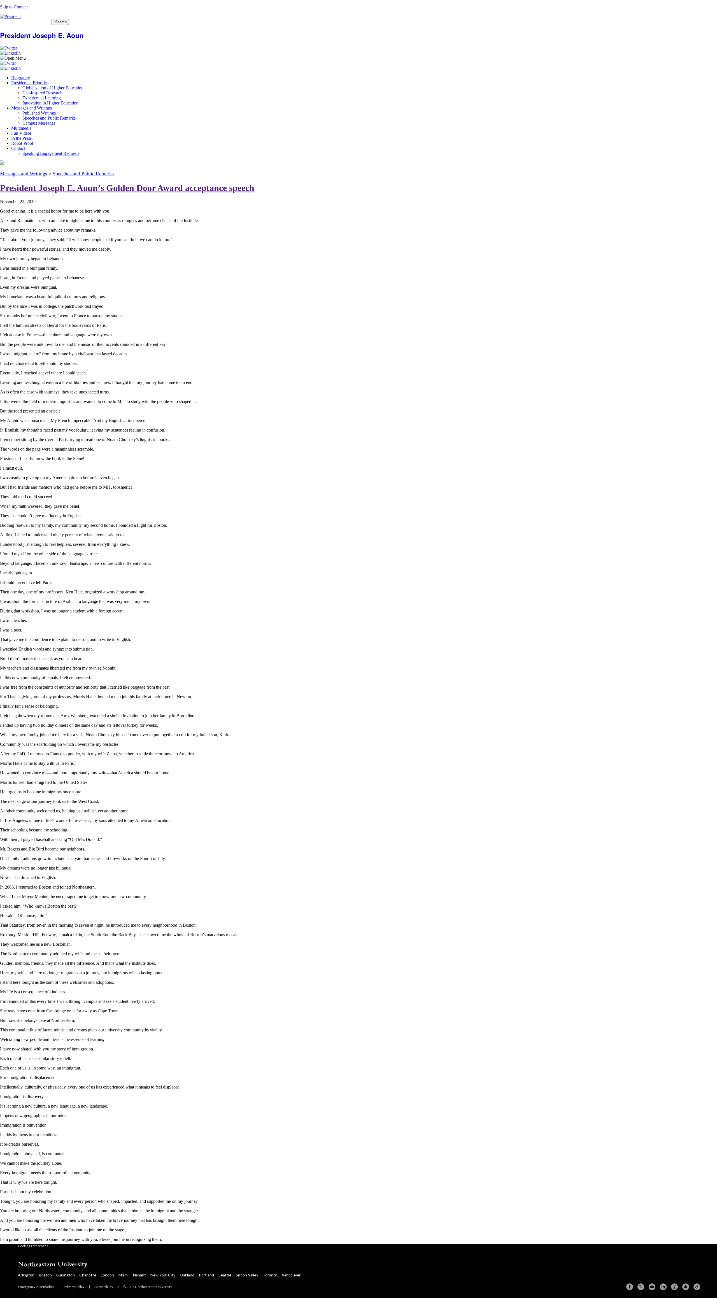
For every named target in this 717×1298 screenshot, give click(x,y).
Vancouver (291, 1275)
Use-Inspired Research (42, 92)
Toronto (270, 1275)
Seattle (224, 1275)
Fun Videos (21, 133)
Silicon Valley (247, 1275)
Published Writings (39, 113)
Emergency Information (36, 1287)
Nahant (139, 1275)
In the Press (21, 138)
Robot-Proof (22, 143)
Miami (123, 1275)
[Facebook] (629, 1286)
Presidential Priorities (29, 82)
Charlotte (87, 1275)
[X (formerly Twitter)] (640, 1286)
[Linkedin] (663, 1286)
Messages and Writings (31, 108)
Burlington (65, 1275)
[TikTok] (696, 1286)
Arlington (26, 1275)
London (107, 1275)
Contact (18, 148)
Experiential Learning (41, 97)
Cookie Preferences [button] (33, 1246)
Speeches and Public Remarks (49, 118)
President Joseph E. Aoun (42, 35)
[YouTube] (652, 1286)
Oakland (187, 1275)
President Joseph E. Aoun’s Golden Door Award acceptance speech (127, 188)
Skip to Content (14, 6)
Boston (45, 1275)
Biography (20, 77)
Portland (206, 1275)
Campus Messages (38, 123)
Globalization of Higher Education (52, 87)
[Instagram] (674, 1286)
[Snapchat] (685, 1286)
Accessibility (103, 1287)
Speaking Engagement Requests (50, 153)
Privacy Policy (74, 1287)
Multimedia (21, 128)
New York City (162, 1275)
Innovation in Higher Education (50, 103)
